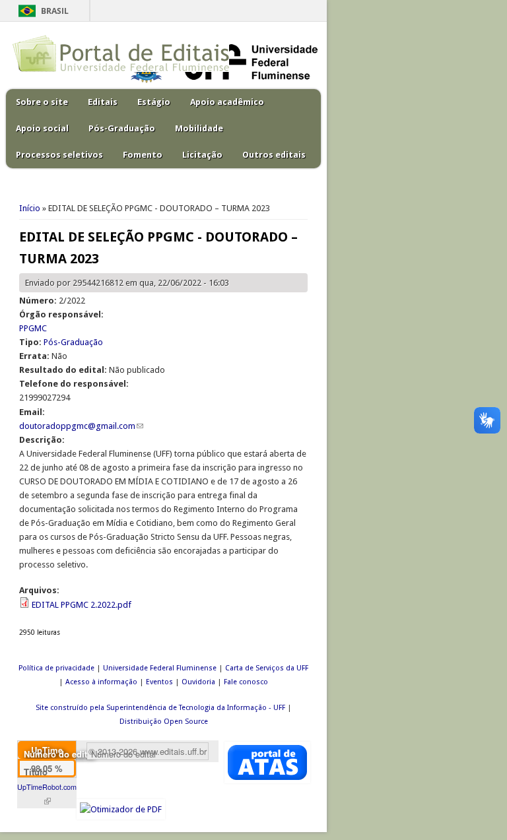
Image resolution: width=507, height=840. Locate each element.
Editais (103, 102)
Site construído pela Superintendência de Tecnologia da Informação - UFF (160, 707)
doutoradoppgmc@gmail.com (81, 426)
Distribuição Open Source (163, 721)
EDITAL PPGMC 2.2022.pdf (81, 605)
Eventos (159, 682)
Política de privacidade (56, 668)
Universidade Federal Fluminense (160, 668)
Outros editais (274, 155)
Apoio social (42, 128)
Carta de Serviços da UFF (266, 668)
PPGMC (33, 328)
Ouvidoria (198, 682)
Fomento (142, 155)
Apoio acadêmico (227, 102)
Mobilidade (199, 128)
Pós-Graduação (121, 128)
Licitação (202, 155)
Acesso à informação (101, 682)
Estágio (153, 102)
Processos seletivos (59, 155)
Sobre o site (42, 102)
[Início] (121, 69)
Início (29, 208)
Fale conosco (246, 682)
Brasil (55, 10)
